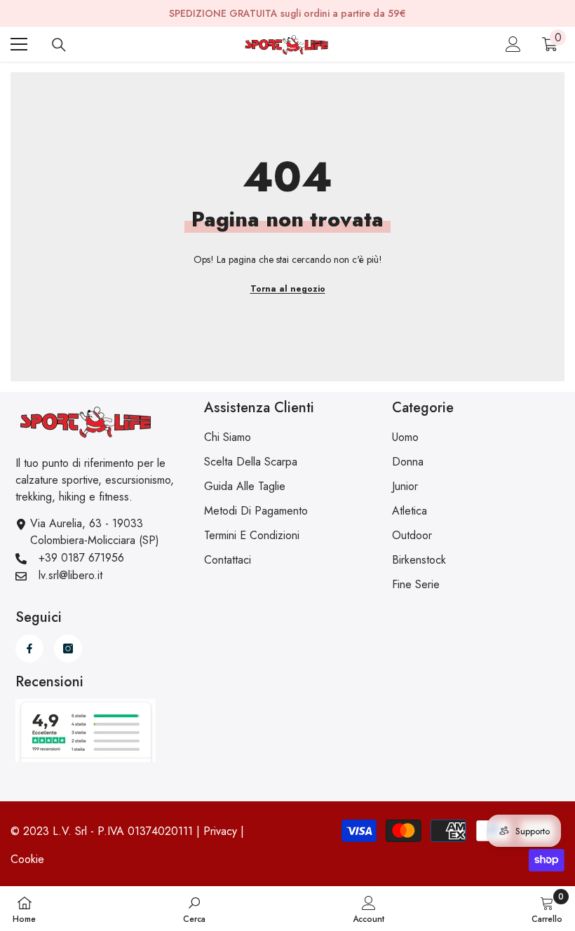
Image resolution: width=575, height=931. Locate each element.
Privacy (220, 831)
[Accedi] (513, 44)
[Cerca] (58, 44)
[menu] (19, 44)
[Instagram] (68, 648)
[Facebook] (29, 648)
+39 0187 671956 (81, 558)
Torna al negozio (287, 289)
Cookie (27, 859)
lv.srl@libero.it (70, 575)
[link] (194, 908)
